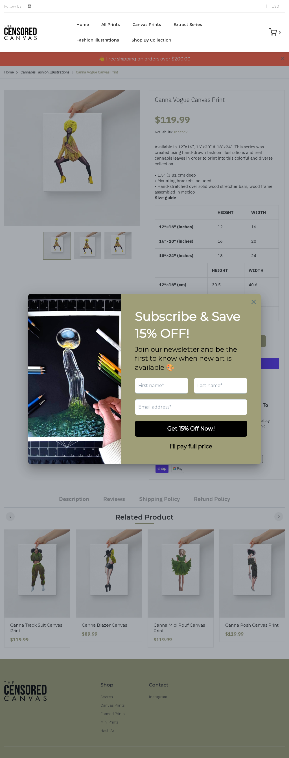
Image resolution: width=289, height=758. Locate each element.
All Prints (110, 24)
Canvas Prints (146, 24)
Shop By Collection (151, 40)
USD (275, 6)
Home (82, 24)
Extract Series (188, 24)
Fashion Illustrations (97, 40)
